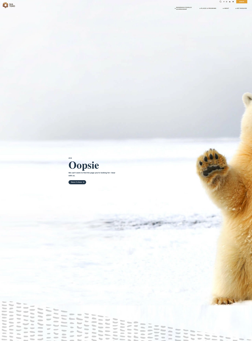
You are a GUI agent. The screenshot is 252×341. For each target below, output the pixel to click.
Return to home (76, 182)
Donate (241, 1)
